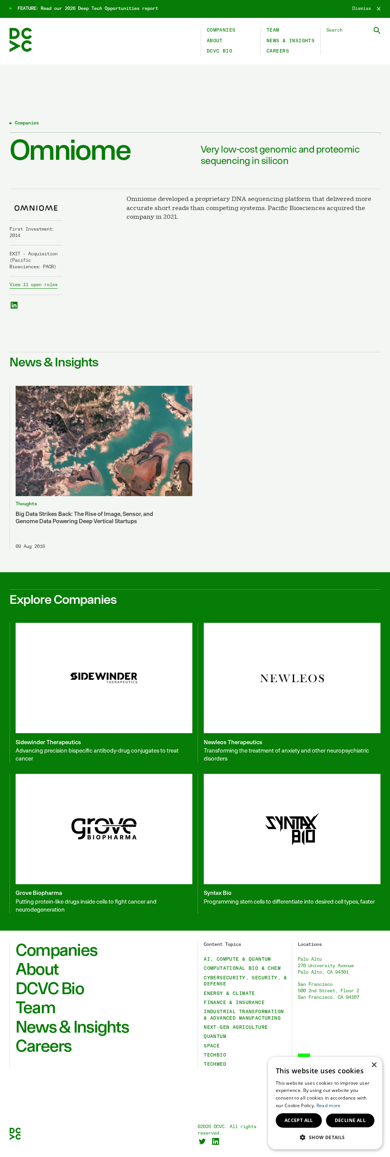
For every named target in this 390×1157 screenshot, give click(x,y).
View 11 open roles (34, 285)
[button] (325, 1137)
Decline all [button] (350, 1120)
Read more (328, 1105)
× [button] (374, 1065)
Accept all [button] (299, 1120)
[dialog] (325, 1103)
